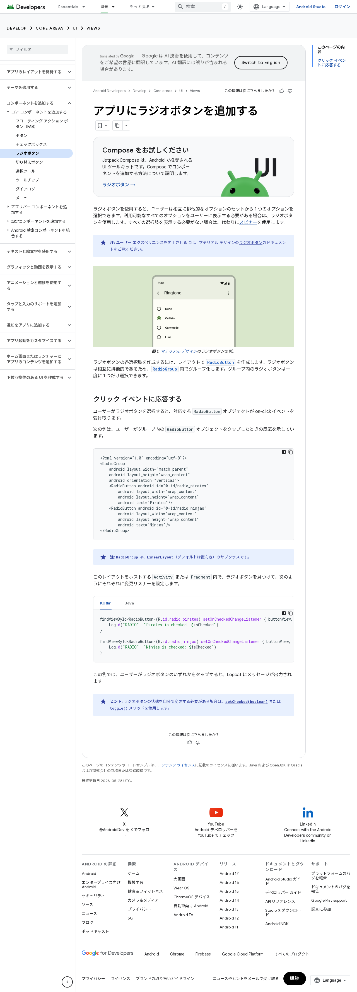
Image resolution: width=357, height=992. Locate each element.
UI (75, 28)
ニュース (89, 913)
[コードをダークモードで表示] (284, 452)
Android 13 (228, 909)
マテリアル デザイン (179, 351)
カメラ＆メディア (143, 900)
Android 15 (229, 891)
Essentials (68, 6)
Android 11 (228, 927)
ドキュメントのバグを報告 (330, 889)
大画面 (179, 879)
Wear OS (181, 888)
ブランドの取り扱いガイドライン (165, 978)
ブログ (87, 922)
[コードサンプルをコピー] (290, 452)
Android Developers (109, 90)
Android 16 (229, 882)
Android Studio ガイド (283, 881)
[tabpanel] (193, 636)
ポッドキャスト (95, 931)
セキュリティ (93, 895)
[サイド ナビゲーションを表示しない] (67, 982)
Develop (17, 28)
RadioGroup (165, 369)
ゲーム (133, 873)
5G (130, 918)
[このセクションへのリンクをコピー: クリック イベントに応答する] (187, 399)
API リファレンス (280, 901)
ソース (87, 904)
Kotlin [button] (106, 603)
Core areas (50, 28)
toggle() (119, 708)
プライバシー (139, 909)
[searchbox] (37, 49)
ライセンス (120, 978)
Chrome (177, 954)
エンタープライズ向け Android (101, 884)
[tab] (105, 602)
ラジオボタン (250, 242)
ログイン (342, 6)
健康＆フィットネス (145, 891)
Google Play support (329, 900)
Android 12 (229, 918)
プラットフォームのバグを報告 (330, 875)
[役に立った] (282, 91)
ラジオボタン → (118, 185)
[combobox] (203, 7)
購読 (294, 978)
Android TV (183, 914)
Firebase (203, 954)
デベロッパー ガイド (283, 892)
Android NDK (276, 923)
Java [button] (129, 603)
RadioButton (220, 362)
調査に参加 (321, 909)
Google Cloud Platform (243, 954)
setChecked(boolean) (246, 701)
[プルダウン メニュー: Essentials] (86, 6)
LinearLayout (160, 557)
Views (93, 28)
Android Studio (311, 6)
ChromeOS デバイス (191, 896)
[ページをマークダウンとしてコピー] (118, 125)
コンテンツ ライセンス (176, 765)
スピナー (248, 222)
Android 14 (229, 900)
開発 (104, 6)
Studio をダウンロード (283, 912)
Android (89, 873)
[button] (33, 71)
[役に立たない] (290, 91)
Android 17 (229, 873)
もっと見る (140, 6)
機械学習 (135, 882)
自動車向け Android (190, 905)
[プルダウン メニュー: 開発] (115, 6)
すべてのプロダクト (292, 954)
